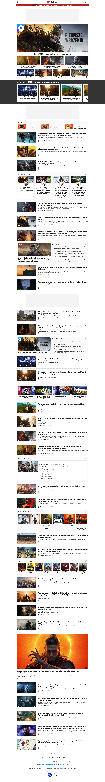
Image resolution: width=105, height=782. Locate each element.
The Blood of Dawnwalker (69, 521)
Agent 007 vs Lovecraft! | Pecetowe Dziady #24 (26, 392)
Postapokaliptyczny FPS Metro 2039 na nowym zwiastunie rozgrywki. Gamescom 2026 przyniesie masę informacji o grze (52, 625)
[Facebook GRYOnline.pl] (43, 764)
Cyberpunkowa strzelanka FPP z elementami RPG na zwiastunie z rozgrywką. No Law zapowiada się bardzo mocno (52, 503)
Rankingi (47, 5)
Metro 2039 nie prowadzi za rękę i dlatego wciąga (26, 187)
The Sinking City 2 (23, 521)
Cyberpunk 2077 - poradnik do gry (30, 568)
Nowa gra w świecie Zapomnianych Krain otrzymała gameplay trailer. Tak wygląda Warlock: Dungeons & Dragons (52, 688)
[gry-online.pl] (52, 2)
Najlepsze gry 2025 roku (57, 761)
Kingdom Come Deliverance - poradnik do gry (39, 568)
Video (68, 5)
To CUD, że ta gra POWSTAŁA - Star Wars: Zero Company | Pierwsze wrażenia (43, 392)
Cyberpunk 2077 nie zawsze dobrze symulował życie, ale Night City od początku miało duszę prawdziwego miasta (78, 187)
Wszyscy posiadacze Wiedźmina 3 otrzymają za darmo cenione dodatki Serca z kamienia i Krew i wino (71, 92)
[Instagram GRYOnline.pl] (45, 764)
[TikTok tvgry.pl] (61, 764)
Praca (68, 768)
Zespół (65, 768)
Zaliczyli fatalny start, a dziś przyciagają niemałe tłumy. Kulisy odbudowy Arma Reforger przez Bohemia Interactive (52, 315)
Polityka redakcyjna (39, 768)
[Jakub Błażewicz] (18, 74)
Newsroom (40, 5)
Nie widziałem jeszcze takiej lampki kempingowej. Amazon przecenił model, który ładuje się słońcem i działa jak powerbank (76, 126)
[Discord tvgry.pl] (65, 764)
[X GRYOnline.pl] (47, 764)
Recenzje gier (69, 244)
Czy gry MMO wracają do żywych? (61, 391)
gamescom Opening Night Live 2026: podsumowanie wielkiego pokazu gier (25, 73)
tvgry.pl (52, 384)
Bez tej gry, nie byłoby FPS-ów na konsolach (78, 392)
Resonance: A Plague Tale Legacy (46, 521)
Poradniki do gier (52, 459)
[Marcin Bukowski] (66, 64)
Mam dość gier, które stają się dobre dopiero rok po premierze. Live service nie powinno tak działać (43, 187)
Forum (71, 5)
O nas (29, 768)
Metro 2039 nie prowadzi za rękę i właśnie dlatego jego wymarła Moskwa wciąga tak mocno (52, 39)
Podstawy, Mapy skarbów (46, 471)
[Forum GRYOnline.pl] (54, 764)
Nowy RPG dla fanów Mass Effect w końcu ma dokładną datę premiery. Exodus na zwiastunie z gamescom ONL (52, 702)
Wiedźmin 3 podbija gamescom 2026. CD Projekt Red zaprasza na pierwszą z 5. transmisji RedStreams (76, 62)
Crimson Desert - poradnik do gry (74, 568)
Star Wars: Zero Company (58, 521)
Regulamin (33, 768)
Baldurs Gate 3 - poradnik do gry (56, 568)
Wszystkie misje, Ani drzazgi (46, 476)
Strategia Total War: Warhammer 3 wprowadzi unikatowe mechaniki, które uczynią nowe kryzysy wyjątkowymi (52, 165)
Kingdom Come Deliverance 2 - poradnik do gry (83, 568)
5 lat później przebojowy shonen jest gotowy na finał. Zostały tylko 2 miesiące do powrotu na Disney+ (52, 285)
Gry (44, 5)
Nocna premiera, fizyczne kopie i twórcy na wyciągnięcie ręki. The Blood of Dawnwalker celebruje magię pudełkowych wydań (52, 656)
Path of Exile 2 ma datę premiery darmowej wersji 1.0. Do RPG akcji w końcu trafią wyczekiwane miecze (52, 538)
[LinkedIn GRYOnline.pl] (52, 764)
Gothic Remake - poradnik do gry (22, 568)
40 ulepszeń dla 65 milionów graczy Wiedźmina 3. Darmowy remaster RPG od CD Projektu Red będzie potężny (61, 73)
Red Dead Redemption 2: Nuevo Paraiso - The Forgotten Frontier (81, 522)
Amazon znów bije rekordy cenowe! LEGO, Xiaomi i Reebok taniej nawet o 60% (52, 126)
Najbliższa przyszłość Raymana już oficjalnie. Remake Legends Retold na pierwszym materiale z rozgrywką (52, 744)
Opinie (59, 5)
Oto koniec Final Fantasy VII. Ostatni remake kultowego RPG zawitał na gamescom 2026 (52, 422)
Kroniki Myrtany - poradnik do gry (65, 568)
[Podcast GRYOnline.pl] (51, 764)
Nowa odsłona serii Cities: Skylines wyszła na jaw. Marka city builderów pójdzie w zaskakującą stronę (52, 489)
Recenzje (55, 5)
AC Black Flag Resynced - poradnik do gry (52, 470)
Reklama (61, 768)
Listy (51, 5)
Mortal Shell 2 (34, 521)
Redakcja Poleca (52, 174)
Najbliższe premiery (72, 761)
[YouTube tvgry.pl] (60, 764)
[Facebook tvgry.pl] (67, 764)
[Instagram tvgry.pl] (63, 764)
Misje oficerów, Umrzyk (45, 473)
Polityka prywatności (48, 768)
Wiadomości (44, 757)
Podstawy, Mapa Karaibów (46, 474)
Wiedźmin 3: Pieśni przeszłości (35, 761)
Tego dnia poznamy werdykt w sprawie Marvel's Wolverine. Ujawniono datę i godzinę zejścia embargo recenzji (52, 151)
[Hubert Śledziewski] (18, 64)
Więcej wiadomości (52, 753)
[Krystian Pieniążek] (42, 64)
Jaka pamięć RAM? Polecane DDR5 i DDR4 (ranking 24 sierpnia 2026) (68, 346)
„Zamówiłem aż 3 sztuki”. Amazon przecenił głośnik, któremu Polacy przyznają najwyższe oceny (29, 126)
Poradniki (64, 5)
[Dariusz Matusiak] (18, 51)
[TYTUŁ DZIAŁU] (52, 512)
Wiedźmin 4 (65, 761)
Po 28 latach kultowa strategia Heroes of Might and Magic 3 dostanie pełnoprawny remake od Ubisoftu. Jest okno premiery (79, 73)
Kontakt (71, 768)
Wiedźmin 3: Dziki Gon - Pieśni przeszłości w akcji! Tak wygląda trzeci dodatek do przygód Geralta (52, 62)
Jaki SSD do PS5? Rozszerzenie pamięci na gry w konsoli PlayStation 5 (68, 341)
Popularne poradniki (52, 561)
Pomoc (75, 768)
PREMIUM (35, 5)
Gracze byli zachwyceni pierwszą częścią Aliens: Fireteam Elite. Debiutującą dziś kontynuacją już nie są (52, 611)
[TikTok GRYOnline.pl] (49, 764)
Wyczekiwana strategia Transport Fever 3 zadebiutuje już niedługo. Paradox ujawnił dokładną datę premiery (52, 582)
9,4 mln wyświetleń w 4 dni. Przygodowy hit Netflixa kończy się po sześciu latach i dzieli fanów (52, 271)
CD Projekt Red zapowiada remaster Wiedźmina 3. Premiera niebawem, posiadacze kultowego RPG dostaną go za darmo (28, 62)
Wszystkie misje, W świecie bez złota (48, 478)
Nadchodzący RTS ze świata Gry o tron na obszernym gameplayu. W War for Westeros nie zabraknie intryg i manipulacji (52, 716)
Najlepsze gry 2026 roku (46, 761)
